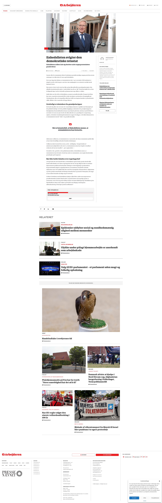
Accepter (134, 497)
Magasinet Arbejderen (16, 10)
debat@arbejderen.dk (36, 470)
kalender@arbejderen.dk (36, 472)
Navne (17, 465)
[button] (159, 481)
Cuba (41, 10)
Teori (24, 465)
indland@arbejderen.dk (36, 465)
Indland (63, 262)
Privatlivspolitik (96, 480)
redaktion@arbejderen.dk (36, 462)
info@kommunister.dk (97, 474)
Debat (43, 333)
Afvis (145, 497)
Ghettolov (72, 10)
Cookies (144, 500)
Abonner (83, 454)
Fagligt (63, 242)
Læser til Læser (11, 465)
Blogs (3, 465)
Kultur (63, 222)
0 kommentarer (50, 70)
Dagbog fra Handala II (31, 10)
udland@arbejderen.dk (36, 467)
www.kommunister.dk (97, 476)
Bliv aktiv (97, 10)
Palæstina (49, 10)
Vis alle (107, 110)
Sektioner (7, 5)
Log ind (156, 5)
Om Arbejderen (88, 10)
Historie (20, 465)
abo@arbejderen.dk (67, 475)
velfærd (64, 10)
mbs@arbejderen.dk (97, 465)
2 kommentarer (93, 384)
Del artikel (91, 70)
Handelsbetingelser (66, 483)
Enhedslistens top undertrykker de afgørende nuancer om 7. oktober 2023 (107, 88)
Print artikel (84, 70)
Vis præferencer (155, 497)
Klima (79, 10)
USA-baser (57, 10)
